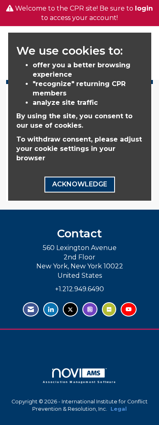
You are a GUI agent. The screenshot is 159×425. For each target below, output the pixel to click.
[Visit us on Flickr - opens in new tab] (109, 309)
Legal (118, 409)
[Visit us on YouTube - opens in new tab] (129, 309)
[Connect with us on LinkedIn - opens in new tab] (50, 309)
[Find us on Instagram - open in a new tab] (89, 309)
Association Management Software (80, 381)
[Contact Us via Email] (31, 309)
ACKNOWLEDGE (79, 184)
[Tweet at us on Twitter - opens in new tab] (70, 309)
